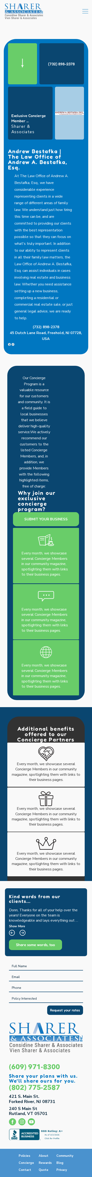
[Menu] (85, 11)
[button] (24, 1169)
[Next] (22, 933)
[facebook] (12, 1121)
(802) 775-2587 (34, 1088)
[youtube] (31, 1121)
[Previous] (12, 933)
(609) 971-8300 (34, 1067)
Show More (17, 926)
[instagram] (21, 1121)
